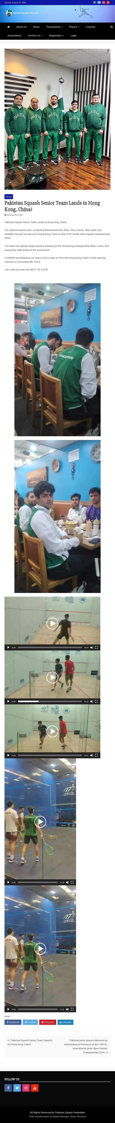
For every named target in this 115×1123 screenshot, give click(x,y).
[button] (52, 624)
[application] (52, 624)
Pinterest (48, 1022)
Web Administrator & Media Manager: (49, 1116)
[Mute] (91, 647)
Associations (14, 35)
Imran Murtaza (78, 1116)
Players (73, 26)
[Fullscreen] (96, 647)
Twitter (99, 2)
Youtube (108, 2)
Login (73, 35)
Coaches (90, 26)
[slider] (50, 647)
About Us (21, 26)
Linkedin (66, 1022)
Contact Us (34, 35)
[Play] (8, 647)
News (36, 26)
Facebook (94, 2)
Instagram (103, 2)
